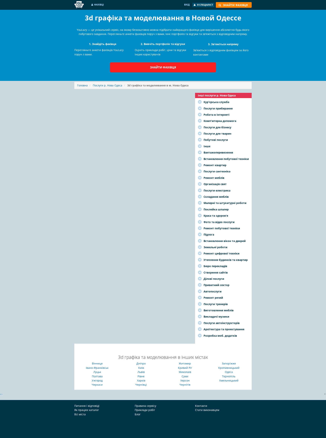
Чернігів (184, 384)
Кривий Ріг (185, 368)
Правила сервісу (145, 406)
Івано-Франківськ (97, 368)
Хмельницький (228, 380)
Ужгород (97, 380)
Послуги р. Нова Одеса (107, 85)
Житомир (185, 363)
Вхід (187, 4)
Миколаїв (185, 372)
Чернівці (141, 384)
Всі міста (80, 414)
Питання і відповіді (86, 406)
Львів (141, 372)
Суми (185, 376)
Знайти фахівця (163, 67)
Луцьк (97, 372)
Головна (82, 85)
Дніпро (141, 363)
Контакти (201, 406)
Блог (138, 414)
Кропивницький (228, 368)
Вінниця (97, 363)
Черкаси (97, 384)
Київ (141, 368)
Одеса (229, 372)
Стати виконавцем (207, 410)
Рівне (141, 376)
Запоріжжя (229, 363)
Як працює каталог (86, 410)
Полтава (97, 376)
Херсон (185, 380)
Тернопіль (228, 376)
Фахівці (99, 4)
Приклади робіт (145, 410)
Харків (141, 380)
